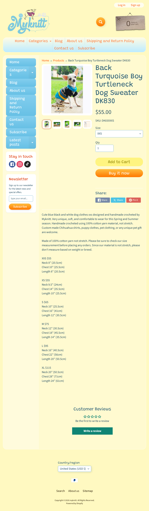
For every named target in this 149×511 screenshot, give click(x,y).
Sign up (135, 5)
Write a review (92, 431)
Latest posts (23, 143)
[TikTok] (27, 164)
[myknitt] (29, 21)
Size (97, 128)
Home (20, 41)
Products (58, 60)
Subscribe (86, 48)
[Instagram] (20, 164)
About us (74, 41)
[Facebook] (12, 164)
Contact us (64, 48)
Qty (97, 143)
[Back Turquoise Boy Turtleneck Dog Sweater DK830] (46, 124)
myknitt (73, 500)
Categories (40, 42)
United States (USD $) (73, 469)
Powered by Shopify (74, 503)
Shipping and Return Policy (110, 41)
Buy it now (119, 173)
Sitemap (88, 491)
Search (60, 491)
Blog (59, 41)
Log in (121, 5)
